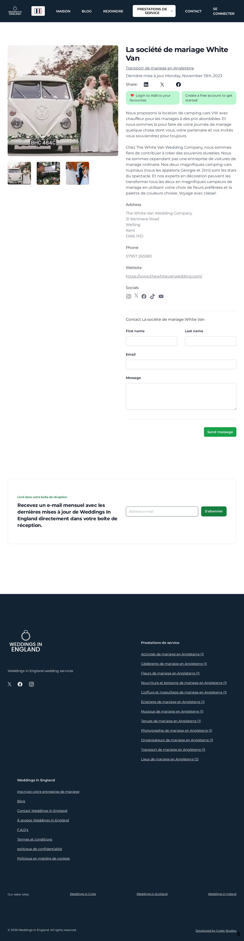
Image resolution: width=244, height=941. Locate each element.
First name (135, 331)
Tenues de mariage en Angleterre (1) (171, 721)
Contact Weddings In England (42, 811)
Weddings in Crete (83, 894)
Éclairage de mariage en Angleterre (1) (173, 702)
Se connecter (223, 11)
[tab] (19, 173)
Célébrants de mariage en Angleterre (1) (174, 664)
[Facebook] (178, 84)
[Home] (15, 11)
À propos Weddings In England (43, 820)
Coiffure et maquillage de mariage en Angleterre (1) (184, 692)
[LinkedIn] (146, 84)
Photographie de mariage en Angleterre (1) (176, 730)
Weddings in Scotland (152, 894)
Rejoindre (113, 11)
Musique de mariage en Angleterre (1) (172, 711)
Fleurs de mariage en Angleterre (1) (170, 673)
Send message (220, 432)
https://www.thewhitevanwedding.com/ (164, 276)
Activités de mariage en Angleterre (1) (172, 654)
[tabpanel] (63, 100)
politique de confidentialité (39, 849)
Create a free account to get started (208, 97)
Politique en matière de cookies (43, 858)
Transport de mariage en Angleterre (160, 68)
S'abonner (214, 511)
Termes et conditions (34, 839)
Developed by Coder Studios (216, 930)
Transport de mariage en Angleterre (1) (173, 749)
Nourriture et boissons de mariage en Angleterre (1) (184, 683)
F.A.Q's (22, 830)
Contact (193, 11)
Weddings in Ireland (222, 894)
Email (131, 354)
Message (133, 378)
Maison (63, 11)
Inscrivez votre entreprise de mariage (48, 791)
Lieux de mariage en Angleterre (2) (170, 759)
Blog (87, 11)
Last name (194, 331)
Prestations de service (152, 11)
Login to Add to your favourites (150, 97)
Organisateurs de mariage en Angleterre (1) (177, 740)
